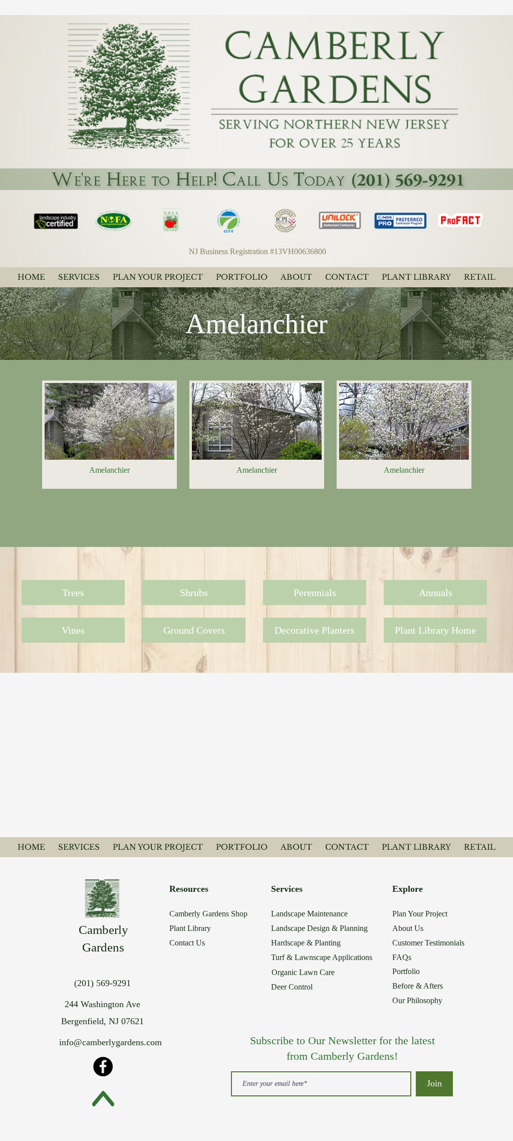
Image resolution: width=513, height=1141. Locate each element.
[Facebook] (103, 1066)
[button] (109, 435)
